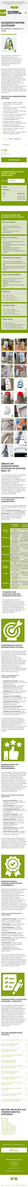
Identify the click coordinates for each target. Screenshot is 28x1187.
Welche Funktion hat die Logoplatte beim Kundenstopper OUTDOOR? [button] (11, 1077)
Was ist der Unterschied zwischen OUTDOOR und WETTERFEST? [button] (10, 1072)
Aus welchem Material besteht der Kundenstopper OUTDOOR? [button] (10, 1050)
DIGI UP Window (5, 1123)
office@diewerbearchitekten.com (14, 1171)
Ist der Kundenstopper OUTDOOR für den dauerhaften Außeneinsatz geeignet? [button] (12, 1100)
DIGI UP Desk (4, 1118)
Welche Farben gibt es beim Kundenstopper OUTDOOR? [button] (8, 1061)
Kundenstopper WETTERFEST (8, 1126)
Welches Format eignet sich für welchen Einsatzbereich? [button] (11, 1089)
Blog (2, 1185)
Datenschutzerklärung (16, 4)
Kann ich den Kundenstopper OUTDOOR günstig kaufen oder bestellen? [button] (11, 1094)
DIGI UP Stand (4, 1120)
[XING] (16, 1178)
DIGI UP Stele (4, 1121)
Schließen (14, 7)
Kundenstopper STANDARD (8, 1128)
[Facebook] (12, 1178)
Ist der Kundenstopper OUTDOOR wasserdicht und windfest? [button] (10, 1044)
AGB (13, 1185)
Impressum (7, 1185)
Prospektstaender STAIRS (7, 1134)
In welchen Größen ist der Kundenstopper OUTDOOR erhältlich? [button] (12, 1055)
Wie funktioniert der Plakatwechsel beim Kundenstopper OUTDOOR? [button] (11, 1066)
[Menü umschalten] (25, 13)
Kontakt (15, 1150)
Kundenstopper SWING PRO (8, 1129)
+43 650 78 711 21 (14, 1168)
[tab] (14, 1040)
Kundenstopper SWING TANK (8, 1131)
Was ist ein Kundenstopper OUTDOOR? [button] (11, 1040)
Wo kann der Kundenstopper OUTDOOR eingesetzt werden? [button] (11, 1083)
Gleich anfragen (14, 160)
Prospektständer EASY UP (7, 1132)
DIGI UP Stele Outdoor (7, 1125)
